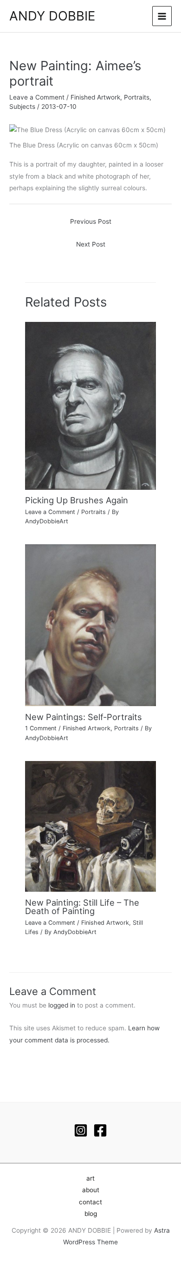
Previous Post (90, 221)
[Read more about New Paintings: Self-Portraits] (90, 624)
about (90, 1190)
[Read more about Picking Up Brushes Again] (90, 405)
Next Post (90, 244)
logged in (61, 1005)
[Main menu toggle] (162, 16)
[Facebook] (100, 1130)
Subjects (22, 106)
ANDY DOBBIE (52, 16)
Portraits (136, 97)
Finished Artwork (95, 97)
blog (90, 1213)
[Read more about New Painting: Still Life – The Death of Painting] (90, 825)
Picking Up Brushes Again (76, 500)
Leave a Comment (37, 97)
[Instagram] (81, 1130)
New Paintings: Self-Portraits (83, 717)
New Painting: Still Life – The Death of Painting (82, 906)
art (90, 1178)
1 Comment (41, 728)
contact (90, 1202)
